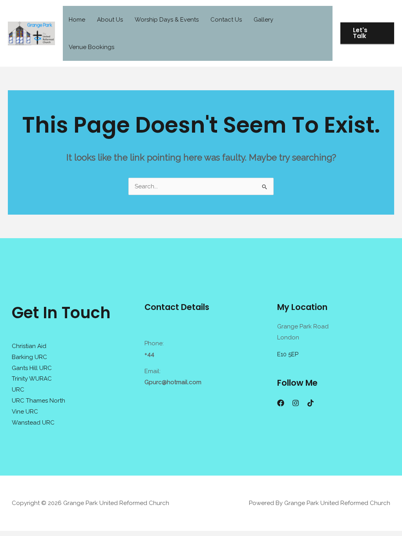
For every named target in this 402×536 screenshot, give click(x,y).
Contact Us (226, 19)
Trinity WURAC (32, 378)
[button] (367, 33)
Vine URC (25, 411)
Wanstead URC (33, 422)
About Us (110, 19)
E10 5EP (287, 354)
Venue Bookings (91, 47)
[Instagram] (295, 403)
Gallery (263, 19)
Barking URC (29, 357)
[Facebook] (280, 403)
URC (18, 389)
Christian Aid (29, 346)
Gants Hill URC (32, 368)
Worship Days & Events (167, 19)
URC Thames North (38, 400)
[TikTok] (310, 403)
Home (77, 19)
